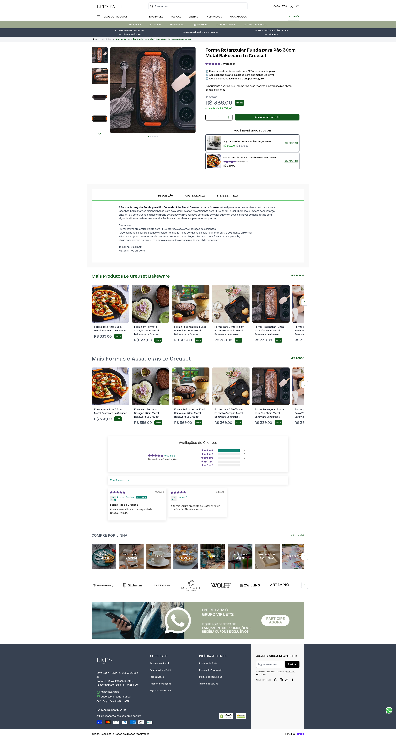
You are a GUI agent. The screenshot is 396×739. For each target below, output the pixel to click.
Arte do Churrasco (255, 24)
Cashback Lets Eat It (160, 670)
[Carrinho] (297, 6)
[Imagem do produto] (110, 303)
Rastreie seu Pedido (160, 663)
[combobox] (198, 6)
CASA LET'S (280, 6)
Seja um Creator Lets (161, 690)
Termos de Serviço (208, 683)
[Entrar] (291, 6)
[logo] (110, 6)
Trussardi (135, 24)
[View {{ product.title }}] (214, 143)
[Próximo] (100, 134)
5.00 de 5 (169, 455)
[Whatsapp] (276, 680)
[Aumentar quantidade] (228, 117)
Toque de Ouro (200, 24)
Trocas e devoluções (160, 683)
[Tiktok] (287, 680)
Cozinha (106, 39)
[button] (129, 34)
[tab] (148, 136)
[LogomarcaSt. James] (132, 585)
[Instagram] (281, 680)
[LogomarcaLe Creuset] (103, 585)
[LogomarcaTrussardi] (162, 585)
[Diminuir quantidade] (209, 117)
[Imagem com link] (198, 620)
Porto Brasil (176, 24)
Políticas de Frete (208, 663)
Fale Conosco (157, 677)
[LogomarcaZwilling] (250, 585)
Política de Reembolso (210, 677)
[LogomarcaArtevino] (279, 585)
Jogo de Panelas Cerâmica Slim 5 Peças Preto (247, 141)
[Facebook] (292, 680)
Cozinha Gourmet (226, 24)
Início (94, 39)
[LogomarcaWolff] (220, 585)
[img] (117, 492)
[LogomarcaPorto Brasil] (191, 585)
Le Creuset (155, 24)
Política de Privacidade (210, 670)
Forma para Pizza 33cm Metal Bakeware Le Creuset (250, 157)
